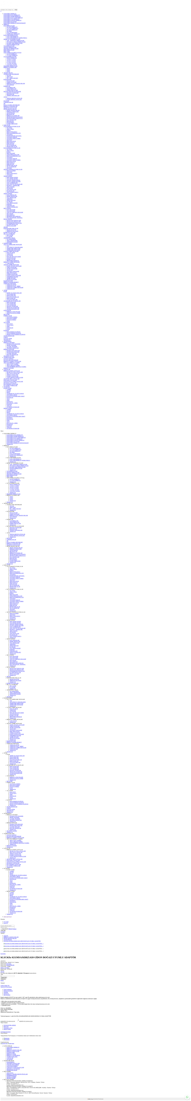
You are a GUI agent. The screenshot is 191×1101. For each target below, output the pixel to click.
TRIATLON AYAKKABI (13, 307)
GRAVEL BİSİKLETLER (10, 47)
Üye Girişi (6, 921)
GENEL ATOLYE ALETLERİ (14, 266)
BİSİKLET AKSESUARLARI (11, 937)
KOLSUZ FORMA (11, 319)
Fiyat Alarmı (9, 987)
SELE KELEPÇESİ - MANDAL (15, 217)
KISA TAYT (10, 323)
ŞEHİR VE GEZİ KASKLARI (14, 293)
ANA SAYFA (10, 1072)
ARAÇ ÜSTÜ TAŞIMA (12, 364)
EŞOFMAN (9, 417)
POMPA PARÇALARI (12, 90)
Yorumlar (6, 992)
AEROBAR (9, 199)
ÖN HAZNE (10, 188)
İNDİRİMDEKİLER (12, 1075)
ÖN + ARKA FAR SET (12, 78)
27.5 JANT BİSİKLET (12, 55)
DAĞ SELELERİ (11, 209)
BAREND (9, 204)
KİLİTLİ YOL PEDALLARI (14, 221)
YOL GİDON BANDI (12, 203)
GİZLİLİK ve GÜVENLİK (13, 1068)
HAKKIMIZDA (10, 1062)
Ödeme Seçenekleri (8, 990)
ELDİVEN (6, 330)
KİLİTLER (6, 101)
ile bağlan (3, 931)
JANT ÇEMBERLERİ (12, 182)
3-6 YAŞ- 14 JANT (11, 60)
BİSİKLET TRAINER (9, 342)
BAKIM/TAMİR (8, 243)
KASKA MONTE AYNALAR (14, 99)
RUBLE (9, 130)
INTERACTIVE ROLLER (13, 350)
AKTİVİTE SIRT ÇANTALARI (11, 378)
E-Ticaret (91, 1099)
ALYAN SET (10, 270)
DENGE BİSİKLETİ (12, 58)
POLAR (9, 391)
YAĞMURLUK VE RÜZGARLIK (15, 393)
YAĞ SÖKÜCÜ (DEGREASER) (15, 247)
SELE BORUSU (11, 215)
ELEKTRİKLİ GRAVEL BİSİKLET (12, 20)
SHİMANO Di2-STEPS (12, 231)
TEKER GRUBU (8, 176)
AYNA (5, 97)
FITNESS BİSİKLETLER (13, 44)
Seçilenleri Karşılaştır (6, 1031)
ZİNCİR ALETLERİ (12, 279)
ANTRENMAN (7, 341)
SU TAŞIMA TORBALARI (10, 385)
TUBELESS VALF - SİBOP (13, 286)
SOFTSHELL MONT (12, 395)
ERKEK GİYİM (8, 408)
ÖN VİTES (9, 127)
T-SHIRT (9, 409)
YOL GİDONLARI (11, 197)
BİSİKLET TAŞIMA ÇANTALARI (12, 361)
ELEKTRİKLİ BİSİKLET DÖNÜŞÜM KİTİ (15, 23)
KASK (5, 291)
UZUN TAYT (10, 325)
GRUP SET (9, 140)
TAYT (8, 399)
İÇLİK (8, 321)
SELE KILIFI (10, 213)
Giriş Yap (3, 930)
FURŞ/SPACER (10, 205)
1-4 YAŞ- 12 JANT (11, 59)
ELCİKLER (9, 201)
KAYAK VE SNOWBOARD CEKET (16, 416)
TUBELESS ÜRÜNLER (10, 283)
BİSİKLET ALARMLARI (13, 115)
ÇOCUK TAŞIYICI (8, 358)
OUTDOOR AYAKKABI (13, 407)
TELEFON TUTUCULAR (10, 107)
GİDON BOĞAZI (11, 200)
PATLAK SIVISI (11, 252)
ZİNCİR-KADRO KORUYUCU (15, 118)
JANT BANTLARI (11, 189)
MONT (8, 392)
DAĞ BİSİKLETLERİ (9, 25)
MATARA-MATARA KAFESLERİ (12, 91)
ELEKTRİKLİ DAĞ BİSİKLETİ (12, 15)
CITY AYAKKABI (11, 305)
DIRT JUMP (7, 51)
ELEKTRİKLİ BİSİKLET (10, 13)
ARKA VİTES (10, 129)
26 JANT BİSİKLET (12, 54)
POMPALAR (7, 86)
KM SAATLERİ (11, 80)
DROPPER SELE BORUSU (14, 216)
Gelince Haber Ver (5, 985)
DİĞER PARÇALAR (12, 146)
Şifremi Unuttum (12, 929)
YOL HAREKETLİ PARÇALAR (12, 126)
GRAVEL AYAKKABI (12, 306)
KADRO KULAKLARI (9, 232)
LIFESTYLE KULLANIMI (13, 313)
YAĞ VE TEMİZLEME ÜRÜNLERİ (13, 244)
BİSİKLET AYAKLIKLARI (10, 106)
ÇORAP (6, 337)
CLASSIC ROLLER (12, 353)
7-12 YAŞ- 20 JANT (11, 63)
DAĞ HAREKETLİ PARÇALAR (12, 148)
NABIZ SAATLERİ (11, 82)
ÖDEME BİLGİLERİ (12, 1070)
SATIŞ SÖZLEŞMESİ (12, 1066)
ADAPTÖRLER (11, 113)
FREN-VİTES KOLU (12, 131)
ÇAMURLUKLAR (8, 102)
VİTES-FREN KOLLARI (13, 154)
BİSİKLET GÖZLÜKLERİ (13, 311)
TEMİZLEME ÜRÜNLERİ (13, 250)
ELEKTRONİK (7, 79)
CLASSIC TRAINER (12, 346)
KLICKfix (3, 953)
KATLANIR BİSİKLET (12, 36)
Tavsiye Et (3, 987)
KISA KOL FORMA (12, 318)
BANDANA (10, 401)
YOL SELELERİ (11, 211)
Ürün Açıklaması (8, 989)
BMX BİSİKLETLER (9, 50)
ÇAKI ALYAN (10, 263)
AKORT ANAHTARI (12, 268)
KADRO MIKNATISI (12, 123)
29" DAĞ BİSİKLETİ (12, 29)
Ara (16, 9)
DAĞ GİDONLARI (11, 195)
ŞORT (8, 326)
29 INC (8, 70)
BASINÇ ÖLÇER (11, 259)
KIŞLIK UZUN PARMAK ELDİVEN (16, 334)
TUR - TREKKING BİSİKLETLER (15, 40)
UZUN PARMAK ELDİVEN (14, 333)
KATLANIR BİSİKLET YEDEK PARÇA (17, 37)
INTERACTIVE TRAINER (13, 344)
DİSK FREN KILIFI (12, 272)
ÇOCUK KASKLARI (12, 299)
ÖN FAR (9, 75)
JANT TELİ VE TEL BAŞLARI (14, 184)
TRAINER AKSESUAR (13, 348)
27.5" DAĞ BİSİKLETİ (12, 28)
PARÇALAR (7, 125)
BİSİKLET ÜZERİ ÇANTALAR (12, 370)
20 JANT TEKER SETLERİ (13, 181)
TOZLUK (9, 405)
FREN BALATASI (11, 141)
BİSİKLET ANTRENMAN (13, 1055)
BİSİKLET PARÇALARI (13, 1051)
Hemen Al (3, 979)
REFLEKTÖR (10, 121)
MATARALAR (10, 94)
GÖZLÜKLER (7, 310)
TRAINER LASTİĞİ (9, 356)
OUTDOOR (7, 387)
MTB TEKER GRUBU (12, 177)
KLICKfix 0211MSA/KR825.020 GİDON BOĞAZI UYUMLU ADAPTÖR (22, 941)
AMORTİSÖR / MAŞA (9, 238)
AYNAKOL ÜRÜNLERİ (13, 271)
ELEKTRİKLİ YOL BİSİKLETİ (11, 19)
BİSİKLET (6, 24)
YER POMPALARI (11, 88)
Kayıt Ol (6, 923)
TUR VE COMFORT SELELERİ (15, 212)
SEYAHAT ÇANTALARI (10, 382)
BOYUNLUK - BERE (12, 403)
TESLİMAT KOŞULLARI (13, 1063)
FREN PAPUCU (11, 142)
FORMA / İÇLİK (8, 315)
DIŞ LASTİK (10, 235)
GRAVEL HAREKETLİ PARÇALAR (13, 169)
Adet (2, 974)
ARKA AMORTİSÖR (12, 240)
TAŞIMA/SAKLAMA (9, 357)
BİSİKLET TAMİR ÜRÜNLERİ (12, 262)
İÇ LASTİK (9, 236)
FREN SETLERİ (11, 153)
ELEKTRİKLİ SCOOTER (10, 21)
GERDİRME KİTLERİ (12, 276)
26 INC (8, 71)
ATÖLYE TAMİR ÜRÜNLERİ (11, 264)
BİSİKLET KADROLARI (10, 67)
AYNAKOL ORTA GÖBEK (14, 138)
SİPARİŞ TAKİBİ (11, 1078)
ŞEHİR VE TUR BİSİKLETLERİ (12, 39)
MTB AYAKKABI (11, 302)
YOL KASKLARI (11, 294)
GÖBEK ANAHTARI (12, 274)
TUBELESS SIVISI (11, 284)
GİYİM (5, 290)
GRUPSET (9, 168)
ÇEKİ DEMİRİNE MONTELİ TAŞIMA (16, 366)
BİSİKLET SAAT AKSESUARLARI (16, 83)
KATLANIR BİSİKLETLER (11, 35)
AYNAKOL (10, 134)
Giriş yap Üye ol (7, 916)
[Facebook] (6, 1039)
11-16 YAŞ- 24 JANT (12, 64)
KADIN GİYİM (7, 388)
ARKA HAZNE (10, 186)
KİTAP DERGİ (10, 122)
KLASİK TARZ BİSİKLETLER (14, 43)
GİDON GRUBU (8, 193)
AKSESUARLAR (8, 72)
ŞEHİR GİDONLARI (12, 196)
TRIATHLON (7, 340)
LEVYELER (10, 255)
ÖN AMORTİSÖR (11, 239)
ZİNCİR (6, 227)
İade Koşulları (7, 994)
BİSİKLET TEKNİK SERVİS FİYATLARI (17, 1074)
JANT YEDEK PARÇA (12, 192)
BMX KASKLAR (11, 298)
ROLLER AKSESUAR (12, 354)
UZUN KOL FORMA (12, 317)
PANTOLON (10, 327)
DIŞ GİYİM (6, 314)
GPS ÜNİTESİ (10, 84)
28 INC (8, 68)
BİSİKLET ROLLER (9, 349)
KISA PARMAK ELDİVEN (13, 331)
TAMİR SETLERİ (11, 278)
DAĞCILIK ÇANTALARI (10, 380)
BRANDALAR (10, 114)
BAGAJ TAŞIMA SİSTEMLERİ (12, 105)
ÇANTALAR (7, 369)
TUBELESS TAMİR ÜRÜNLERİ (15, 287)
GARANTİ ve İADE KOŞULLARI (15, 1067)
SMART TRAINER (11, 345)
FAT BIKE (9, 31)
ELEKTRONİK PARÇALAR (11, 228)
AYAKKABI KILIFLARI (13, 309)
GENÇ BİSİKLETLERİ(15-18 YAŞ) (12, 52)
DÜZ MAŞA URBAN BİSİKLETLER (16, 42)
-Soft (89, 1099)
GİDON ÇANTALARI (12, 374)
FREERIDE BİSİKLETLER (10, 66)
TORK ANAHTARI (11, 267)
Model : (5, 967)
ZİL (4, 103)
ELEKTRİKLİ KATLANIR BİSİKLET (13, 17)
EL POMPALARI (11, 87)
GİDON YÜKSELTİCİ (12, 207)
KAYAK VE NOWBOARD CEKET (16, 396)
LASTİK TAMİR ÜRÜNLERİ (11, 251)
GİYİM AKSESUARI (9, 335)
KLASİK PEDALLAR (12, 224)
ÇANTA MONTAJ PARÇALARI (15, 377)
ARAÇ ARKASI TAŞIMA (13, 365)
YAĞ (8, 246)
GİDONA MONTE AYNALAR (14, 98)
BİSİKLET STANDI (9, 368)
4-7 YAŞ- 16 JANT (11, 62)
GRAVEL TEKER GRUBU (13, 180)
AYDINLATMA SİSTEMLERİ (11, 74)
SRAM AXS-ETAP (11, 229)
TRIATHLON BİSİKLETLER (11, 48)
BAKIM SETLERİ (8, 280)
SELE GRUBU (7, 208)
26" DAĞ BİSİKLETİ (12, 27)
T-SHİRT (9, 389)
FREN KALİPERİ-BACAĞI (14, 133)
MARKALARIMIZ (11, 1077)
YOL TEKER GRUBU (12, 178)
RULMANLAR (10, 191)
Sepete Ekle (3, 977)
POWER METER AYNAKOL (14, 135)
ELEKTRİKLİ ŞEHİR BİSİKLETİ (12, 16)
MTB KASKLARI (11, 295)
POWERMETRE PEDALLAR (14, 223)
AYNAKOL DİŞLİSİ (12, 137)
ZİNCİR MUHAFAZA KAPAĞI (15, 117)
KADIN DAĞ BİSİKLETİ (13, 33)
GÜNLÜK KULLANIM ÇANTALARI (13, 381)
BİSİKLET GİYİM (11, 1054)
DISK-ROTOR (10, 144)
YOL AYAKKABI (11, 303)
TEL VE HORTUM (11, 145)
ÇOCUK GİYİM (8, 338)
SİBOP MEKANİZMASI (13, 260)
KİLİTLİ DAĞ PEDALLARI (14, 220)
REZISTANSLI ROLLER (13, 352)
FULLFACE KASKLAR (13, 297)
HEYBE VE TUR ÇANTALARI (15, 372)
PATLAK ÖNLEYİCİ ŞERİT (14, 256)
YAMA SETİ (10, 254)
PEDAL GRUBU (8, 219)
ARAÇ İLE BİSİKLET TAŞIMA (12, 362)
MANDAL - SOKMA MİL (13, 185)
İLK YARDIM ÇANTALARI (11, 384)
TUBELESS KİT (11, 289)
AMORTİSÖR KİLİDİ (12, 242)
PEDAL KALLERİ (11, 225)
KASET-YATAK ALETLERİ (14, 275)
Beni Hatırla (5, 929)
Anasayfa (6, 935)
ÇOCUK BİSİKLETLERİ (10, 56)
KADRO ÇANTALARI (12, 376)
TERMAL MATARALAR (13, 95)
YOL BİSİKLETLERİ (9, 46)
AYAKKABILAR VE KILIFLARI (12, 301)
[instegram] (6, 1038)
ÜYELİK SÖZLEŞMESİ (13, 1064)
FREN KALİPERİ (11, 170)
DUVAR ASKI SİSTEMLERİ (11, 360)
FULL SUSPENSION (12, 32)
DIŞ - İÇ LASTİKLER (9, 233)
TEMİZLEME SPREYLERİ (13, 248)
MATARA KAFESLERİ (12, 93)
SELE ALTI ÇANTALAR (13, 373)
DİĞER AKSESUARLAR (10, 109)
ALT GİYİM (7, 322)
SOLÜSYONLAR (11, 258)
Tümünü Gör (10, 444)
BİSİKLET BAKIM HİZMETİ (11, 282)
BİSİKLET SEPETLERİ (13, 111)
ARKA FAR (10, 76)
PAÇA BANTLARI (11, 119)
